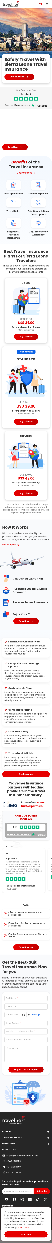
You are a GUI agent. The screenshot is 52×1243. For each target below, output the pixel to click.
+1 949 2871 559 (13, 1161)
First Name (11, 998)
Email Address (12, 1023)
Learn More (24, 1227)
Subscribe (42, 1191)
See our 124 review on (19, 834)
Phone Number (26, 1031)
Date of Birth (12, 1014)
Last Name (11, 1006)
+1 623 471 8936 (13, 1172)
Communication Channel (18, 1039)
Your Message (13, 1048)
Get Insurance (24, 172)
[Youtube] (7, 1199)
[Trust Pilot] (26, 99)
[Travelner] (11, 4)
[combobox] (10, 1031)
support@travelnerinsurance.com (22, 1155)
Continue (26, 1234)
